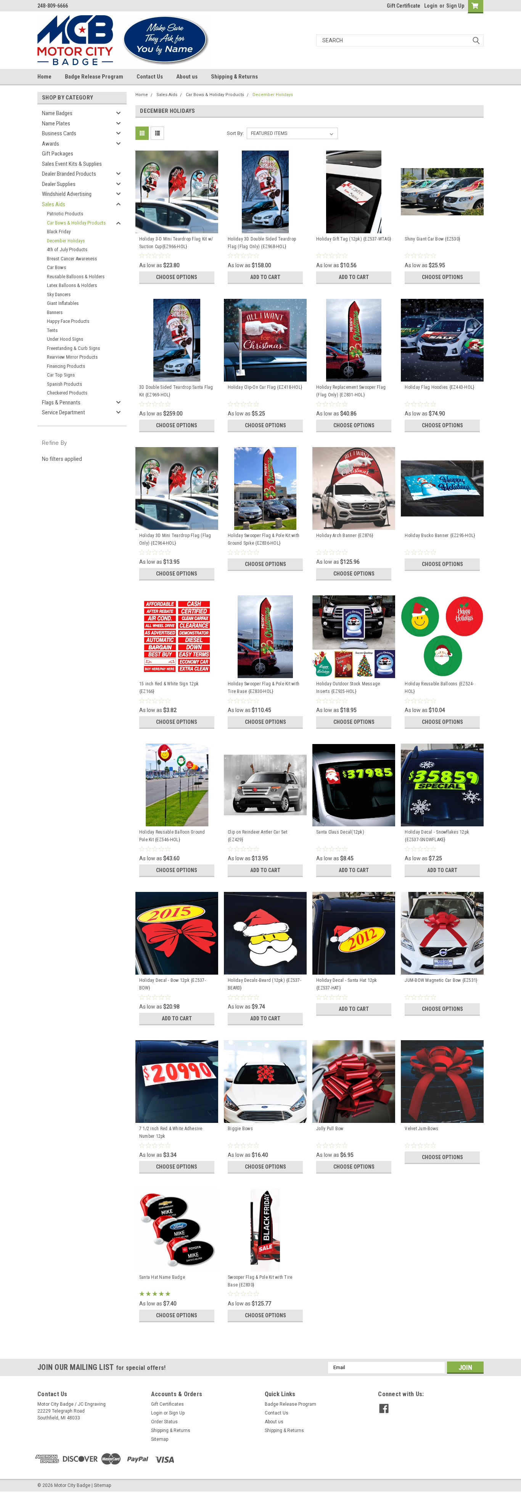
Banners (55, 312)
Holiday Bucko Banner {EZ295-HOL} (440, 535)
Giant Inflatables (63, 303)
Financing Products (66, 366)
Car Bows (56, 267)
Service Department (63, 412)
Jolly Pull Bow (330, 1128)
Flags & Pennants (61, 402)
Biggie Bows (240, 1128)
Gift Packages (57, 153)
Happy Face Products (68, 321)
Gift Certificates (167, 1404)
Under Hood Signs (65, 339)
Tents (52, 330)
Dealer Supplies (59, 184)
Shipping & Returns (234, 76)
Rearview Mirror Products (72, 357)
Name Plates (56, 123)
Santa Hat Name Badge (162, 1277)
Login (430, 6)
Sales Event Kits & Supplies (72, 163)
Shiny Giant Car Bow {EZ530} (432, 239)
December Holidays (66, 241)
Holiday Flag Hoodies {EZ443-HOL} (439, 387)
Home (44, 76)
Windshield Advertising (67, 194)
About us (187, 76)
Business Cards (59, 133)
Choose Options (176, 277)
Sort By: (235, 133)
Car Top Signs (61, 375)
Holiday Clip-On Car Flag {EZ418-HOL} (265, 387)
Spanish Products (64, 384)
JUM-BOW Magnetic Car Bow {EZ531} (441, 980)
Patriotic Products (65, 213)
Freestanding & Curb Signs (73, 348)
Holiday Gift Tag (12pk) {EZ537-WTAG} (353, 239)
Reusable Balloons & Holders (76, 276)
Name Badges (57, 113)
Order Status (164, 1421)
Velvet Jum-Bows (421, 1128)
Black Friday (59, 231)
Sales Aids (53, 204)
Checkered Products (67, 393)
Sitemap (159, 1439)
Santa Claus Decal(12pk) (340, 832)
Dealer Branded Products (69, 173)
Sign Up (455, 6)
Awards (50, 143)
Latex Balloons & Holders (72, 285)
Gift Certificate (403, 6)
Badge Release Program (94, 76)
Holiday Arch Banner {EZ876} (344, 535)
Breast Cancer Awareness (72, 258)
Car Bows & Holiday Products (76, 223)
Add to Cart (265, 277)
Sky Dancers (59, 294)
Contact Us (150, 76)
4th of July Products (67, 249)
